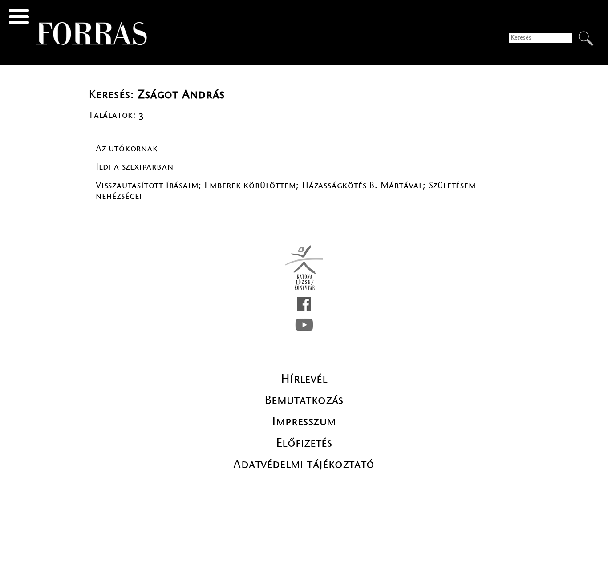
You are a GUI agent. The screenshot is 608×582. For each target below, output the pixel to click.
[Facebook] (304, 304)
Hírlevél (304, 378)
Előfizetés (304, 442)
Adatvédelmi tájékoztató (303, 464)
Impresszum (304, 421)
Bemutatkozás (304, 400)
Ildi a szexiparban (134, 166)
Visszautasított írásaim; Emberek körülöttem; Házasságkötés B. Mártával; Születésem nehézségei (286, 191)
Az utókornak (127, 148)
